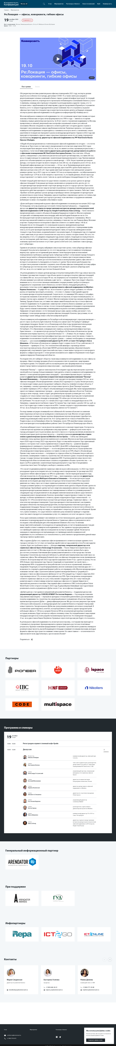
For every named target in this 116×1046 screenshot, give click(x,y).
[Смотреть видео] (58, 59)
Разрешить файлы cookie (95, 1040)
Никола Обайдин (33, 757)
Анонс (37, 87)
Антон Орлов (32, 808)
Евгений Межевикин (34, 781)
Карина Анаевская (34, 788)
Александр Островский (35, 773)
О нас (50, 4)
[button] (110, 960)
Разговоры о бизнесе (73, 4)
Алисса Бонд (32, 823)
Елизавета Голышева (34, 794)
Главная (6, 10)
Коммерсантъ (107, 4)
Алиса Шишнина (33, 815)
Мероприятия (58, 4)
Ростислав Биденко (34, 801)
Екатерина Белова (34, 765)
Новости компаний (88, 4)
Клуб (98, 4)
